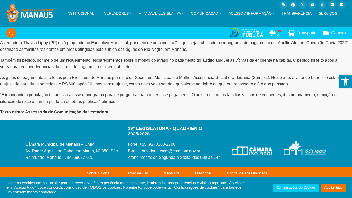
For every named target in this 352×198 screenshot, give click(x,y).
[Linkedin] (342, 5)
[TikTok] (322, 5)
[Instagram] (283, 5)
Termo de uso (137, 173)
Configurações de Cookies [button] (296, 187)
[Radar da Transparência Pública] (246, 33)
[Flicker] (332, 5)
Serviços (328, 13)
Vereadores (116, 13)
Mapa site (172, 173)
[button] (345, 81)
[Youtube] (312, 5)
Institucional (80, 13)
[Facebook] (293, 5)
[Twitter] (303, 5)
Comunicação (204, 13)
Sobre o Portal (98, 173)
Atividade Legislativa (160, 13)
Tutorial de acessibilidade (246, 173)
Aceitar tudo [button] (333, 187)
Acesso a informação (250, 13)
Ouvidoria (203, 173)
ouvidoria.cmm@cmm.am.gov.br (171, 151)
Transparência (297, 13)
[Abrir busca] (11, 33)
